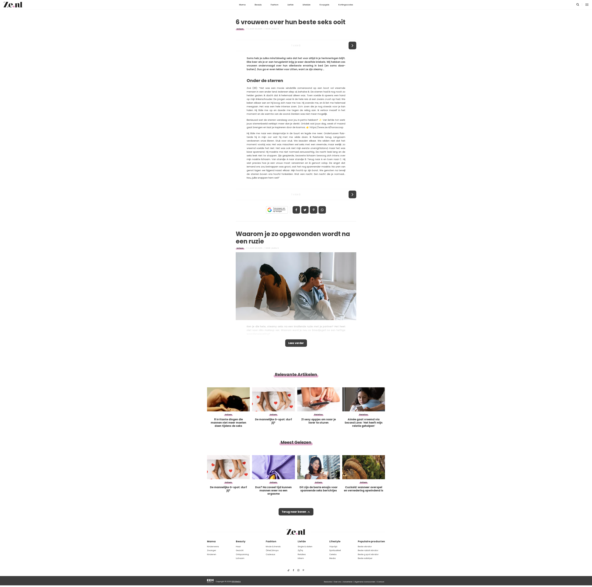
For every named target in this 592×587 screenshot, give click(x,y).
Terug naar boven (294, 512)
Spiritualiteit (335, 550)
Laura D (275, 29)
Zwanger (211, 550)
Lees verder (296, 343)
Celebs (333, 554)
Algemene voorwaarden (364, 582)
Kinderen (211, 554)
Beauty (258, 4)
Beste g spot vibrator (368, 554)
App (322, 210)
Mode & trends (273, 546)
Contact (380, 582)
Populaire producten (371, 541)
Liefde (291, 4)
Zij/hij (300, 550)
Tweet (305, 210)
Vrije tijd (333, 546)
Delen (296, 210)
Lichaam (240, 558)
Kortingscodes (345, 4)
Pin (313, 210)
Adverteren (348, 582)
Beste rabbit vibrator (368, 550)
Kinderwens (213, 546)
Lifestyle (306, 4)
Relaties (302, 554)
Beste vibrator (365, 546)
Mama (242, 4)
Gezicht (239, 550)
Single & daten (305, 546)
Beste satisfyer (365, 558)
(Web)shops (272, 550)
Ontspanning (242, 554)
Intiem (240, 29)
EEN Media (236, 581)
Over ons (337, 582)
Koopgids (324, 4)
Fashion (274, 4)
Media (332, 558)
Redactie (328, 582)
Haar (238, 546)
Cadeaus (270, 554)
